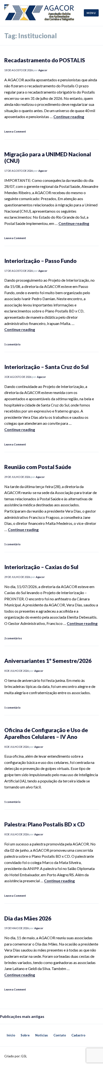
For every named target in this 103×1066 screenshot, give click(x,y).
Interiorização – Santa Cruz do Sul (46, 366)
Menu (91, 12)
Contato (59, 1035)
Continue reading (68, 116)
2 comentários (13, 638)
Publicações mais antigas (22, 1016)
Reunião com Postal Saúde (37, 466)
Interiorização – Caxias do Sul (41, 567)
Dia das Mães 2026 (27, 918)
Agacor (42, 70)
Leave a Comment (15, 131)
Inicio (11, 1035)
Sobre (25, 1035)
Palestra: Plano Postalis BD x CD (44, 824)
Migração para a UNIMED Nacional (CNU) (47, 157)
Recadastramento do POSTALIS (44, 60)
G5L (24, 1056)
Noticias (41, 1035)
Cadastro (78, 1035)
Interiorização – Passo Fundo (40, 260)
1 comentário (12, 344)
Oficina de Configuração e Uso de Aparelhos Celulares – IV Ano (46, 733)
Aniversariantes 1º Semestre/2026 (48, 660)
